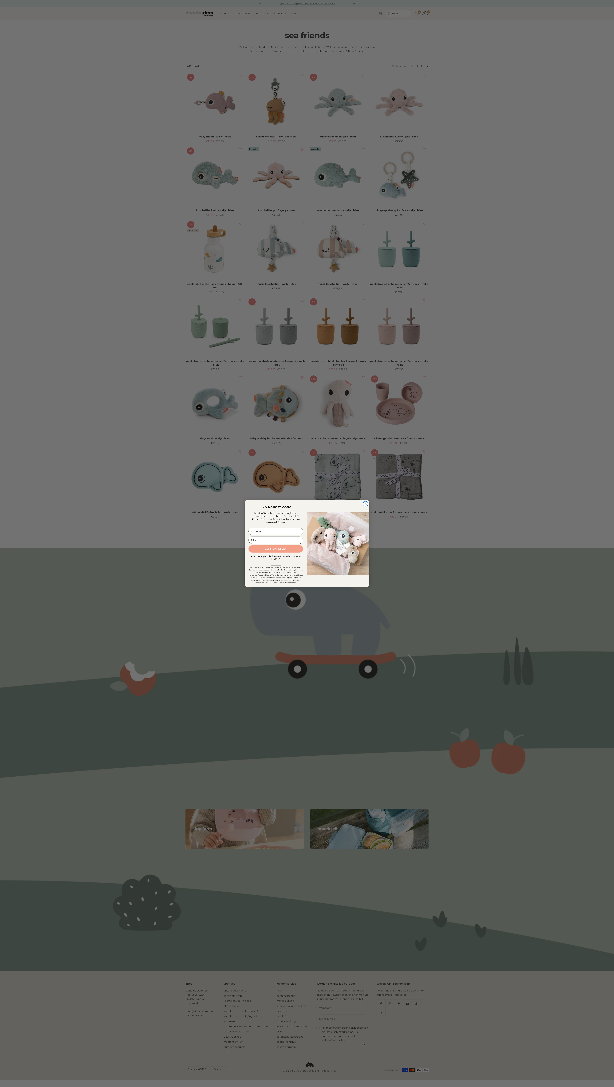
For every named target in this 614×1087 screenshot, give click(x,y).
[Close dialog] (365, 503)
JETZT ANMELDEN (276, 549)
